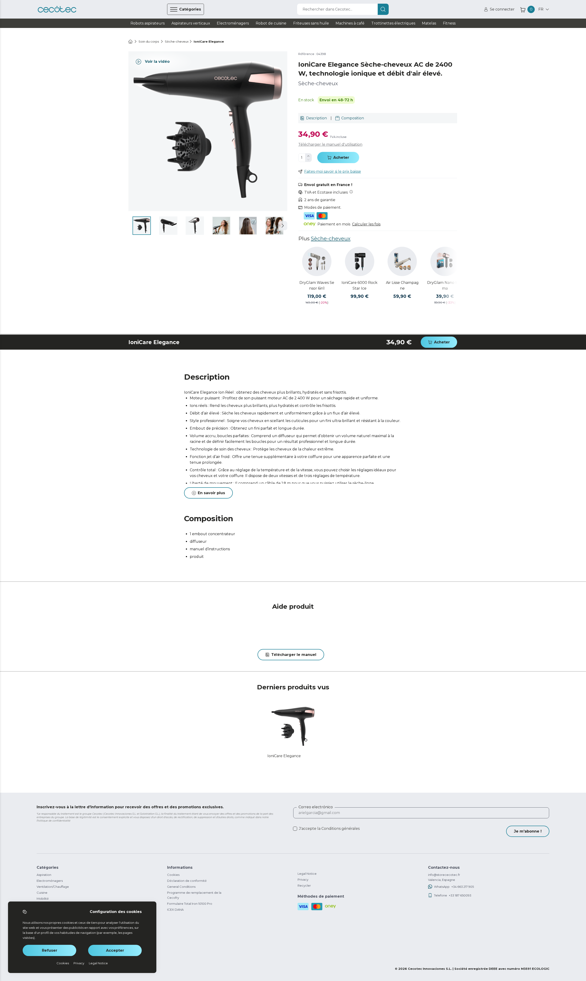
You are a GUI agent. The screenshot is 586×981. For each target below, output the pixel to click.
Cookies (173, 875)
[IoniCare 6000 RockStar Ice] (359, 261)
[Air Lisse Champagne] (402, 261)
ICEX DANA (175, 909)
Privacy (303, 879)
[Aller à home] (130, 41)
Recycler (304, 885)
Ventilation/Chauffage (53, 886)
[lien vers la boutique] (57, 9)
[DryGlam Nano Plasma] (445, 261)
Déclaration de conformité (187, 880)
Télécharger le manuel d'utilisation (330, 144)
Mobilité (43, 898)
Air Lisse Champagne (402, 285)
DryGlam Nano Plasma (445, 285)
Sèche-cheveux (330, 238)
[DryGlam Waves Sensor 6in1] (316, 261)
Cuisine (42, 892)
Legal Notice (307, 873)
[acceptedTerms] (295, 829)
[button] (282, 225)
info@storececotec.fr (444, 875)
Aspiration (44, 875)
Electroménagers (50, 880)
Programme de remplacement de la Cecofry (194, 895)
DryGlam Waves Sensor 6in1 (316, 285)
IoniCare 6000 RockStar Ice (359, 285)
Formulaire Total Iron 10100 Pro (189, 903)
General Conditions (181, 886)
